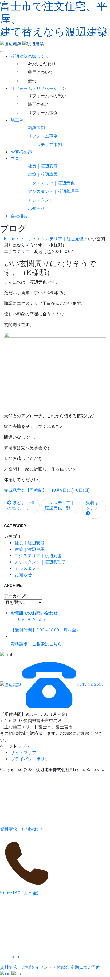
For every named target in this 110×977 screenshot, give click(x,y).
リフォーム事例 (43, 112)
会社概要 (19, 215)
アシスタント (40, 200)
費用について (40, 72)
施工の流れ (38, 104)
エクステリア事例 (45, 144)
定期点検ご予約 (85, 967)
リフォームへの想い (47, 95)
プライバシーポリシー (32, 758)
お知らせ (36, 208)
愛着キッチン (92, 505)
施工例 (17, 120)
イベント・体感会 (52, 967)
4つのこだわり (42, 63)
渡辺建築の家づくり (30, 56)
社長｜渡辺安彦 (43, 166)
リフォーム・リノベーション (38, 88)
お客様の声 (21, 152)
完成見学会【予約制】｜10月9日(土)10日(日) (47, 490)
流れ (32, 80)
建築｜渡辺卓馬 (43, 174)
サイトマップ (23, 752)
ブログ (17, 158)
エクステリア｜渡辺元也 (51, 183)
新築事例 (36, 127)
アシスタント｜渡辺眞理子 (53, 191)
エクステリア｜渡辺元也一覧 (60, 505)
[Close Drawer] (2, 51)
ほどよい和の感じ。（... (20, 505)
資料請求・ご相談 (17, 967)
